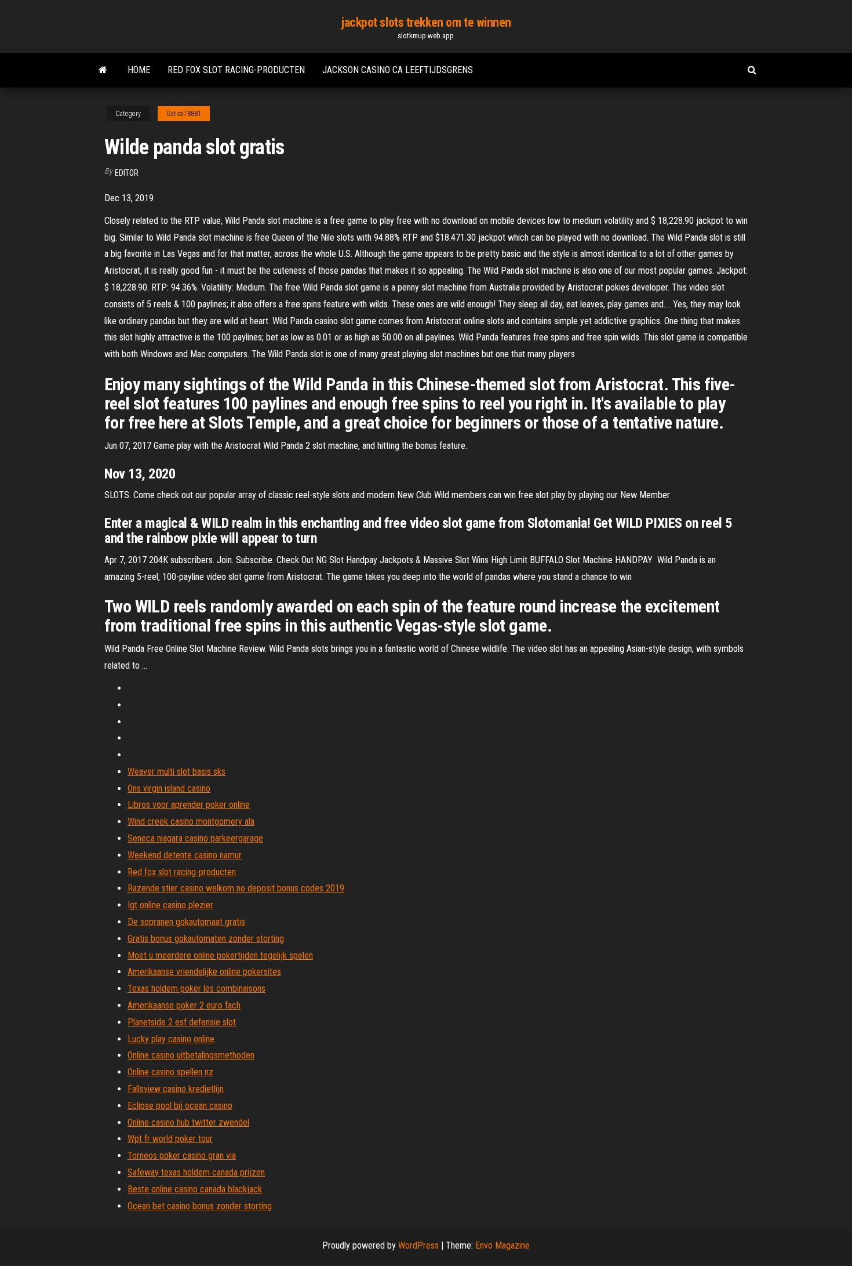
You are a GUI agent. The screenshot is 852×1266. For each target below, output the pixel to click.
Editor (127, 172)
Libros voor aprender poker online (189, 804)
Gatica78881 (183, 114)
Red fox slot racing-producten (236, 69)
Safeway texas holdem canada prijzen (196, 1172)
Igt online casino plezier (170, 904)
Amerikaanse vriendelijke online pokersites (204, 971)
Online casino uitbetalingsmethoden (191, 1055)
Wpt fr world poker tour (170, 1138)
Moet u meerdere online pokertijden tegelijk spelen (220, 955)
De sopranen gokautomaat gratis (186, 921)
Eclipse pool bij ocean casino (180, 1105)
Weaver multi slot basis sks (176, 771)
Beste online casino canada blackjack (195, 1189)
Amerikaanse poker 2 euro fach (184, 1005)
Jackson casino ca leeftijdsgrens (397, 69)
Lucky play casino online (171, 1038)
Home (139, 69)
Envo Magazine (502, 1245)
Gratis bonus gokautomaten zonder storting (206, 938)
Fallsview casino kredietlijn (176, 1088)
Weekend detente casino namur (185, 855)
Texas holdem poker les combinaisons (196, 988)
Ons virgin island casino (169, 788)
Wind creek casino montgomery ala (191, 821)
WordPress (418, 1245)
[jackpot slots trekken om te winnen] (103, 70)
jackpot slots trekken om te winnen (426, 22)
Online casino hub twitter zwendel (188, 1122)
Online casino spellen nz (170, 1072)
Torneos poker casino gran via (182, 1155)
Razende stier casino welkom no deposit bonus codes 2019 (236, 888)
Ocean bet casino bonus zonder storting (200, 1205)
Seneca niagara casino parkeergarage (195, 838)
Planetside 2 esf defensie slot (182, 1022)
